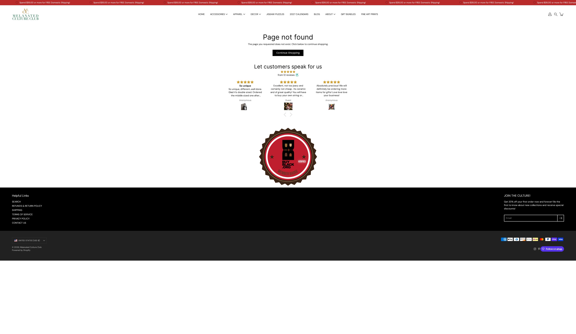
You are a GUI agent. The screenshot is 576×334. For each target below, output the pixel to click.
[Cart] (561, 14)
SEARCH (16, 201)
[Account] (550, 14)
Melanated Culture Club (31, 247)
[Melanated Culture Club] (25, 14)
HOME (201, 14)
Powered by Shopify (21, 250)
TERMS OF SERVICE (22, 214)
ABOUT (329, 14)
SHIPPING (17, 210)
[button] (555, 14)
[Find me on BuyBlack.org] (288, 186)
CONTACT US (19, 222)
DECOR (254, 14)
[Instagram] (535, 249)
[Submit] (560, 218)
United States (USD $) (29, 240)
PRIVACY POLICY (21, 218)
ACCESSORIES (217, 14)
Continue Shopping (288, 53)
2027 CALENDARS (299, 14)
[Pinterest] (539, 249)
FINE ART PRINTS (369, 14)
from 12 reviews (286, 75)
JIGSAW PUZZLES (275, 14)
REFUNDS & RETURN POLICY (27, 205)
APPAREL (237, 14)
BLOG (317, 14)
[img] (288, 71)
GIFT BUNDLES (348, 14)
